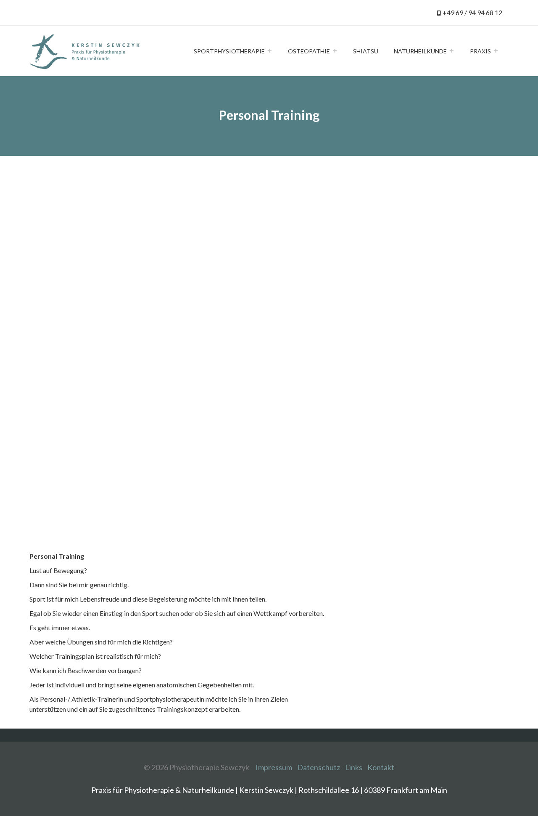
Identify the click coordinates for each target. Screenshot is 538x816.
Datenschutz (318, 767)
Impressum (274, 767)
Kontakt (380, 767)
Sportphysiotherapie (229, 51)
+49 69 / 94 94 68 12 (472, 12)
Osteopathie (309, 51)
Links (353, 767)
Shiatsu (365, 51)
